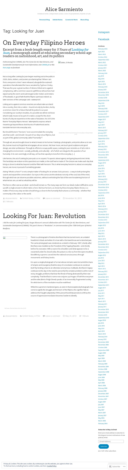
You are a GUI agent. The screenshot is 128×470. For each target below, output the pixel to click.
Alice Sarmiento (64, 9)
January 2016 (102, 149)
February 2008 (102, 388)
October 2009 (102, 347)
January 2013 (102, 242)
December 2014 (103, 184)
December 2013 (103, 214)
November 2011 (103, 280)
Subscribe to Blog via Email (107, 429)
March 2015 (102, 176)
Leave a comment (53, 198)
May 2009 (101, 355)
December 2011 (103, 277)
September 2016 (103, 138)
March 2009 (102, 361)
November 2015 (103, 155)
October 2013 (102, 220)
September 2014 (103, 193)
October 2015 (102, 157)
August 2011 (102, 288)
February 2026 (102, 49)
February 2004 (102, 423)
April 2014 (101, 204)
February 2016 (102, 146)
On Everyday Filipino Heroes (44, 42)
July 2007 (101, 404)
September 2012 (103, 252)
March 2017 (102, 127)
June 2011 (101, 293)
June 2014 (101, 198)
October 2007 (102, 399)
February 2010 (102, 337)
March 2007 (102, 413)
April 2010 (101, 331)
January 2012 (102, 274)
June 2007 (101, 407)
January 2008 (102, 391)
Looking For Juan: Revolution (44, 215)
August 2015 (102, 163)
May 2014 (101, 201)
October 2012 (102, 250)
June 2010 (101, 326)
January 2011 (102, 307)
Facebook (103, 39)
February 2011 (102, 304)
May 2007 (101, 410)
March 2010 (102, 334)
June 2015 (101, 168)
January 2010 (102, 339)
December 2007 (103, 393)
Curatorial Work (71, 20)
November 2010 (103, 312)
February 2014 (102, 209)
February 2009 (102, 364)
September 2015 (103, 160)
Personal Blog (44, 20)
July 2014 (101, 195)
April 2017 (101, 125)
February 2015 (102, 179)
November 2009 (103, 345)
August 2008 (102, 375)
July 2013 (101, 228)
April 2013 (101, 236)
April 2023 (101, 51)
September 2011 (103, 285)
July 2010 (101, 323)
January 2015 (102, 182)
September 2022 (103, 60)
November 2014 (103, 187)
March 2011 (102, 301)
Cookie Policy (51, 466)
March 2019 (102, 84)
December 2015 (103, 152)
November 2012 (103, 247)
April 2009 (101, 358)
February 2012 (102, 271)
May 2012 (101, 263)
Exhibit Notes (57, 20)
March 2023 (102, 54)
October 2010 (102, 315)
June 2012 (101, 260)
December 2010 (103, 309)
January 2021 (102, 68)
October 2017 (102, 114)
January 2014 (102, 212)
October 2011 (102, 282)
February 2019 (102, 87)
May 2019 (101, 79)
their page (6, 67)
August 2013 (102, 225)
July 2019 (101, 76)
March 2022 (102, 62)
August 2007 (102, 402)
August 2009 (102, 353)
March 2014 (102, 206)
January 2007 (102, 415)
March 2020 (102, 70)
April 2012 (101, 266)
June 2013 (101, 231)
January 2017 (102, 133)
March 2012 (102, 269)
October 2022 (102, 57)
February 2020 (102, 73)
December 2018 (103, 92)
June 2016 (101, 141)
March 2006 (102, 421)
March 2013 (102, 239)
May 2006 (101, 418)
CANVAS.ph (46, 65)
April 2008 (101, 383)
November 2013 (103, 217)
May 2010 (101, 328)
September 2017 (103, 117)
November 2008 (103, 366)
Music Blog (84, 20)
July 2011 (101, 290)
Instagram (104, 32)
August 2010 (102, 320)
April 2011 (101, 298)
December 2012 (103, 244)
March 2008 (102, 385)
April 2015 (101, 174)
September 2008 (103, 372)
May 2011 (101, 296)
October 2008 (102, 369)
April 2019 (101, 81)
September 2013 (103, 222)
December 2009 (103, 342)
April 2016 (101, 144)
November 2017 (103, 111)
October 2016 (102, 136)
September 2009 (103, 350)
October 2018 (102, 98)
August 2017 (102, 119)
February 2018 (102, 108)
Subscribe (103, 446)
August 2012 (102, 255)
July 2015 (101, 166)
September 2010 (103, 318)
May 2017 (101, 122)
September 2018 (103, 100)
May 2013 (101, 233)
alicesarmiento (11, 198)
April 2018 (101, 106)
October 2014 (102, 190)
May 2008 (101, 380)
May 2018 (101, 103)
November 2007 (103, 396)
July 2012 (101, 258)
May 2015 (101, 171)
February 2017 (102, 130)
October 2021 (102, 65)
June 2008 (101, 377)
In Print (37, 198)
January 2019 (102, 89)
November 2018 (103, 95)
